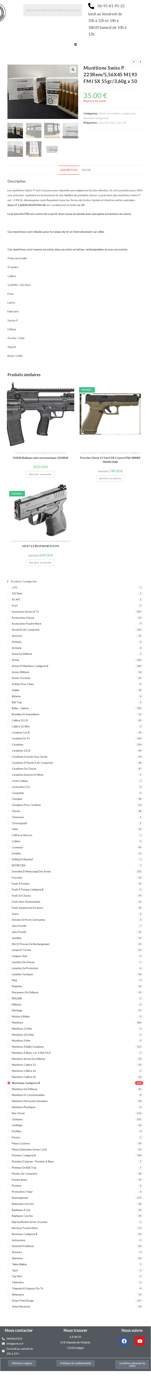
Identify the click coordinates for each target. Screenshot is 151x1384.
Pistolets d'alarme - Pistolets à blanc (33, 1161)
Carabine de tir (21, 738)
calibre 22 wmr (21, 726)
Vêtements (18, 1294)
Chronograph (19, 823)
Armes (18, 452)
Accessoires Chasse (23, 617)
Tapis (15, 1270)
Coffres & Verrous (22, 835)
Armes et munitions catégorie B (117, 113)
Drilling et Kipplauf (22, 859)
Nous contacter (19, 1330)
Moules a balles (21, 1016)
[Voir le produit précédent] (134, 62)
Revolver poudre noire (25, 1228)
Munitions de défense (24, 1089)
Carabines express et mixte (27, 774)
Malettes (17, 986)
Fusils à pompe (20, 883)
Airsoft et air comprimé (25, 629)
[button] (75, 44)
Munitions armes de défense (28, 1058)
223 (101, 122)
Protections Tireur (22, 1191)
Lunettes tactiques (22, 974)
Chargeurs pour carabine (26, 804)
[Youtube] (140, 1341)
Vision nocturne (21, 1306)
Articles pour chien (23, 684)
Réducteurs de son (23, 1203)
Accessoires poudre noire (26, 623)
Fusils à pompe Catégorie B (27, 889)
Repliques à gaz (21, 1210)
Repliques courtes (22, 1215)
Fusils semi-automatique (26, 901)
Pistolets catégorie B (130, 452)
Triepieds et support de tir (27, 1288)
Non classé (115, 452)
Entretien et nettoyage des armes (31, 871)
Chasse (16, 811)
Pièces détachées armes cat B (29, 1149)
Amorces (17, 635)
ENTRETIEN (18, 865)
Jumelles (17, 938)
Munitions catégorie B (95, 118)
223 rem (109, 122)
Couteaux (17, 847)
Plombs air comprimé (24, 1173)
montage (17, 1010)
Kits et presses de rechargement (30, 944)
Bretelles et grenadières (25, 714)
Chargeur (17, 798)
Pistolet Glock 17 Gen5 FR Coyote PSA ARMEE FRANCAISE (110, 459)
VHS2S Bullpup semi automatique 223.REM (40, 457)
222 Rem (17, 593)
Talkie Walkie (19, 1264)
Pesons (16, 1137)
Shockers (17, 1252)
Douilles (16, 853)
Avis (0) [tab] (86, 170)
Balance (16, 696)
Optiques (17, 1119)
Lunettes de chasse (23, 962)
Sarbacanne (18, 1240)
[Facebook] (124, 1341)
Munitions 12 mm (22, 1028)
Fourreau (17, 877)
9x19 (15, 605)
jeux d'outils (19, 925)
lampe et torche (21, 950)
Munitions (17, 1022)
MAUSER (17, 998)
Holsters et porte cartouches (28, 919)
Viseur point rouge (23, 1300)
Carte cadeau (20, 780)
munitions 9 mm (21, 1040)
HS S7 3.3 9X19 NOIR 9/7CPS (40, 546)
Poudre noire (19, 1179)
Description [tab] (68, 170)
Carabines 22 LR (21, 750)
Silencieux (17, 1258)
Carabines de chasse (24, 768)
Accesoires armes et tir (25, 611)
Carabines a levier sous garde (29, 756)
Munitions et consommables (28, 1095)
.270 (14, 587)
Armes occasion (21, 678)
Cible (15, 829)
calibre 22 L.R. (20, 720)
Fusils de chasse (21, 895)
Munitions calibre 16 (24, 1070)
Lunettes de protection (25, 968)
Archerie (16, 641)
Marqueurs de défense (25, 992)
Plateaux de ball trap (24, 1167)
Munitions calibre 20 (24, 1076)
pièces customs (21, 1143)
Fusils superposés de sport (27, 907)
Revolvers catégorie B (24, 1234)
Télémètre (18, 1282)
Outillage (17, 1125)
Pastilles (16, 1131)
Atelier (15, 690)
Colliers (16, 841)
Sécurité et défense (23, 1246)
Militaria (16, 1004)
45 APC (16, 599)
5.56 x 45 (120, 122)
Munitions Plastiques (24, 1107)
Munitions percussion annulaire (30, 1101)
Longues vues (19, 956)
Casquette (18, 793)
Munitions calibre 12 (24, 1064)
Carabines (17, 744)
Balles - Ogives (20, 708)
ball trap (17, 702)
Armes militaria (20, 672)
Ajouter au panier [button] (40, 474)
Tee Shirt (17, 1276)
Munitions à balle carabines (28, 1046)
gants (15, 913)
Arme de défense (22, 653)
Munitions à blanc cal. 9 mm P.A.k (31, 1052)
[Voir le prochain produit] (140, 62)
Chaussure (18, 817)
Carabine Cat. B (58, 452)
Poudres (16, 1185)
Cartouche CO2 (21, 786)
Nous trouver (75, 1330)
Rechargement (20, 1197)
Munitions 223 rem (23, 1034)
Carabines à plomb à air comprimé (32, 762)
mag (14, 980)
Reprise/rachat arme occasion (29, 1221)
